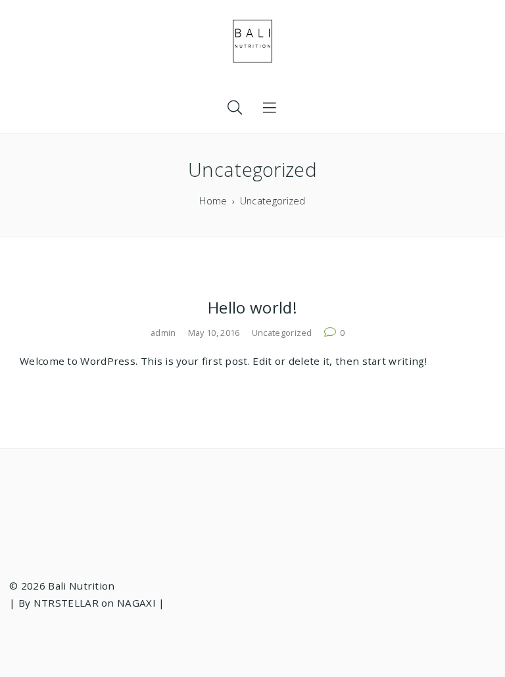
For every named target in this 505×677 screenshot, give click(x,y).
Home (213, 201)
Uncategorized (282, 332)
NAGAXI (136, 602)
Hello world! (252, 307)
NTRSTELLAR (66, 602)
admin (163, 332)
